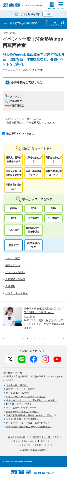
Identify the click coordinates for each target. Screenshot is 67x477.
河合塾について (41, 445)
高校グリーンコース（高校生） (21, 389)
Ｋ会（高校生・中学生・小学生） (22, 408)
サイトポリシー (48, 441)
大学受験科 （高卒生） (17, 385)
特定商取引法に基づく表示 (46, 437)
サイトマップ (23, 445)
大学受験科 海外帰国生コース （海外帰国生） (29, 426)
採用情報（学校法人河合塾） (34, 449)
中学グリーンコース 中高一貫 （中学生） (26, 396)
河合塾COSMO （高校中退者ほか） (23, 419)
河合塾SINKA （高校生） (18, 393)
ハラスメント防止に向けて (24, 441)
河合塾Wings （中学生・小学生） (22, 411)
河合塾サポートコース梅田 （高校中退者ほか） (29, 423)
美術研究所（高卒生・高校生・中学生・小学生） (29, 415)
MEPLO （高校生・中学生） (20, 404)
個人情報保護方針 (16, 437)
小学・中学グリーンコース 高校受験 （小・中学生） (31, 400)
